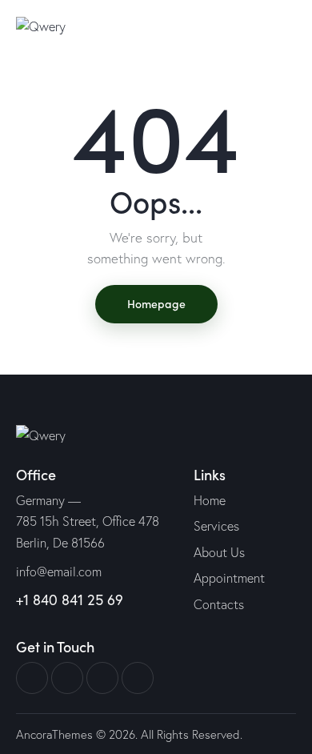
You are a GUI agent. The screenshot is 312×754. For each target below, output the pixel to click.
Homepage (156, 303)
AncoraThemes (54, 734)
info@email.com (59, 571)
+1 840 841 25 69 (69, 599)
